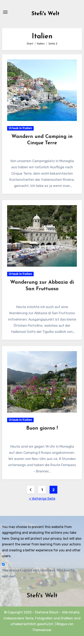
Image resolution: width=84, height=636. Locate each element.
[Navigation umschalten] (5, 12)
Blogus (61, 624)
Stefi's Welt (45, 14)
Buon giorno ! (42, 428)
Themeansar (41, 630)
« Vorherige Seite (42, 499)
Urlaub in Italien (20, 128)
